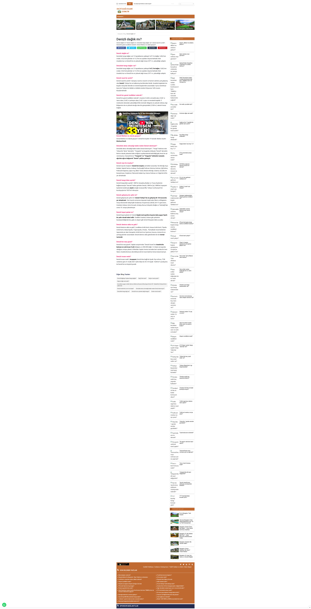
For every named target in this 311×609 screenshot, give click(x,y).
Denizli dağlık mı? (131, 34)
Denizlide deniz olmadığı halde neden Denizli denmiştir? (150, 288)
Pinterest (163, 47)
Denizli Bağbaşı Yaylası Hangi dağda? (126, 278)
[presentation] (172, 4)
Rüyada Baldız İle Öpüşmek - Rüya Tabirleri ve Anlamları (133, 577)
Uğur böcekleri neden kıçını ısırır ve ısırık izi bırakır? (170, 588)
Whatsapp (142, 47)
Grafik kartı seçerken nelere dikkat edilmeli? (130, 579)
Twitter (132, 47)
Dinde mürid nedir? (156, 291)
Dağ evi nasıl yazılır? (154, 278)
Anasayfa (120, 16)
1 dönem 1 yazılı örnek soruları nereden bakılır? (131, 599)
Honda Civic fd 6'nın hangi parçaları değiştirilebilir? (170, 586)
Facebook (121, 47)
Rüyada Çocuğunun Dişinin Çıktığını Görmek (130, 583)
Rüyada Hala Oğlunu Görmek (164, 579)
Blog (125, 34)
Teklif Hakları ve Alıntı (176, 567)
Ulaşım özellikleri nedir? (124, 581)
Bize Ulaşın (188, 567)
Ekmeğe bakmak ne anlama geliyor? (127, 594)
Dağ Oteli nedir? (142, 278)
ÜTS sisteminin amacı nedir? (164, 590)
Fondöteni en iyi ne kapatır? (164, 575)
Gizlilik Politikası (148, 567)
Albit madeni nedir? (162, 581)
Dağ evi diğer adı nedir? (123, 281)
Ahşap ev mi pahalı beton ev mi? (141, 3)
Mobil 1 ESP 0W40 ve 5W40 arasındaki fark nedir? (170, 599)
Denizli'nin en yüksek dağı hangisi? (140, 291)
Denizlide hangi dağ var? (123, 291)
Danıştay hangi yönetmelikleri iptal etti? (128, 601)
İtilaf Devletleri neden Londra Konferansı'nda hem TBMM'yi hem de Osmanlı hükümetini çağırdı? (136, 591)
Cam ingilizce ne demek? (163, 596)
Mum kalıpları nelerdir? (124, 575)
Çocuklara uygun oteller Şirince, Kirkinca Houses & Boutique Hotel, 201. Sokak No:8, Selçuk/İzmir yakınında (142, 284)
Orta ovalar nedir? (162, 577)
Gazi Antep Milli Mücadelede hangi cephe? (129, 596)
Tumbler (153, 47)
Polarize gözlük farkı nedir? (125, 588)
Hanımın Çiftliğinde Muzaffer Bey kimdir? (168, 594)
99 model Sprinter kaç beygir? (126, 586)
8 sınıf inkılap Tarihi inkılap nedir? (166, 583)
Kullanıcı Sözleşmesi (161, 567)
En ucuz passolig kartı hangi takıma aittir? (168, 592)
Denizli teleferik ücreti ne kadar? (125, 288)
